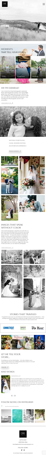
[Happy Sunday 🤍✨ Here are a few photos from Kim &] (40, 416)
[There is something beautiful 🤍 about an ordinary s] (6, 416)
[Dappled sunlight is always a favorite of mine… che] (29, 416)
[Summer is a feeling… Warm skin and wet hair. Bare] (17, 416)
